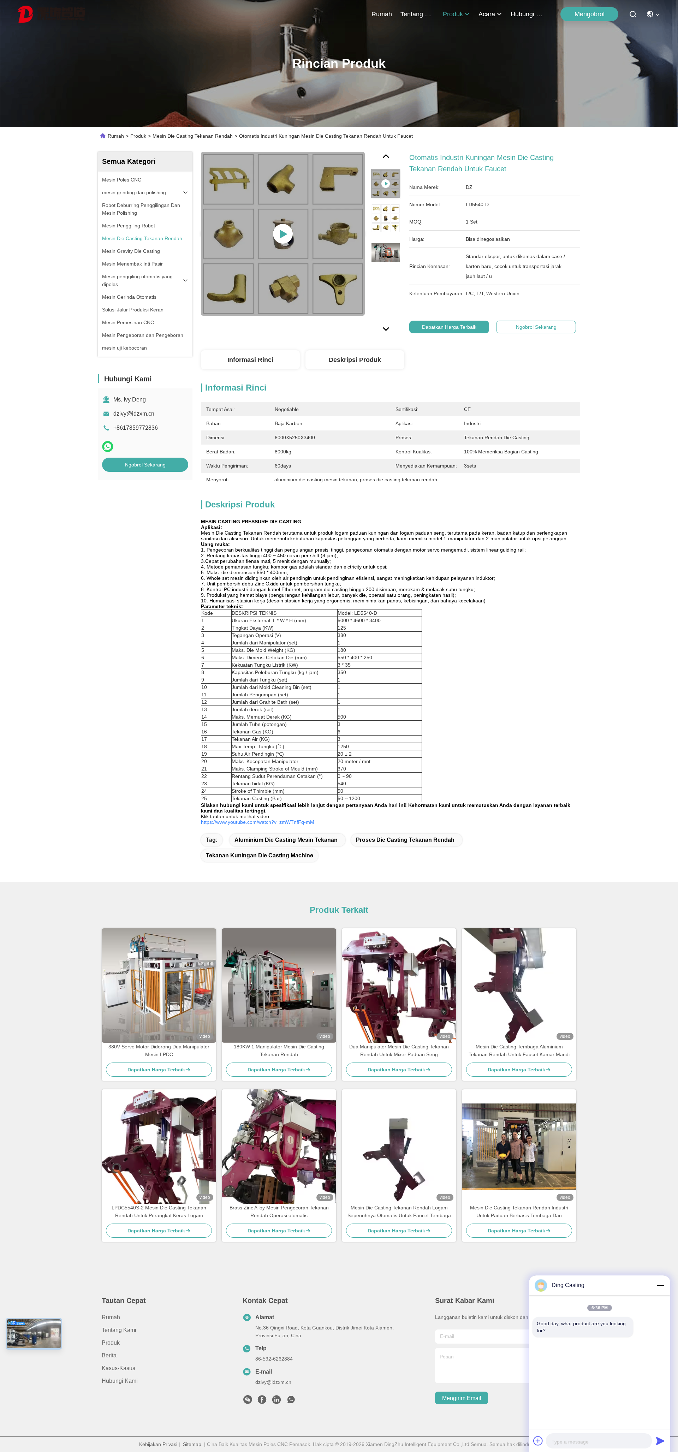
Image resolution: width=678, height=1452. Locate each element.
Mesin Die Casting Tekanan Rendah (193, 136)
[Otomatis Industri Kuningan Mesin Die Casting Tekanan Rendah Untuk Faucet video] (283, 234)
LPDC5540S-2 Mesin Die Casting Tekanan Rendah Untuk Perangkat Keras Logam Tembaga (159, 1212)
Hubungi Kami (528, 14)
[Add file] (538, 1440)
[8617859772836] (291, 1401)
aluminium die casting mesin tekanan (286, 840)
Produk (453, 14)
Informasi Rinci (250, 359)
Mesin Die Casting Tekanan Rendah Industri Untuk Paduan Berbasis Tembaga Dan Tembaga (519, 1212)
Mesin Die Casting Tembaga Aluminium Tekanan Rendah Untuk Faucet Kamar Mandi (519, 1050)
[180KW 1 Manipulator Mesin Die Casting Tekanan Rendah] (279, 985)
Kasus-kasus (118, 1368)
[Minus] (660, 1285)
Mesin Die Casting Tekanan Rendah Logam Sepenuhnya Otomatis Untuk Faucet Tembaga (399, 1211)
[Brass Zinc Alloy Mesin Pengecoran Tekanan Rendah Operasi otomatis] (279, 1146)
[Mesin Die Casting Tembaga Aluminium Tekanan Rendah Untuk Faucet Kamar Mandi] (519, 985)
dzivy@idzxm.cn (133, 414)
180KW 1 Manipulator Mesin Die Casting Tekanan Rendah (279, 1050)
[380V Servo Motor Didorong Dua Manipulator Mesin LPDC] (159, 985)
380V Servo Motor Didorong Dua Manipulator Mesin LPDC (158, 1050)
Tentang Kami (417, 14)
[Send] (660, 1440)
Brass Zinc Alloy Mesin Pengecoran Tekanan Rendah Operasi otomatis (279, 1211)
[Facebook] (262, 1401)
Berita (109, 1355)
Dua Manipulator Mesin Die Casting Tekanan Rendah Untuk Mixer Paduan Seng (399, 1050)
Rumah (381, 14)
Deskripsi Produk (355, 359)
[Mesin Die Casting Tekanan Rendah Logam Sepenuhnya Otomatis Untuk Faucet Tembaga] (399, 1146)
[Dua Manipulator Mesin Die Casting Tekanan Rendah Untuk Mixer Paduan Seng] (399, 985)
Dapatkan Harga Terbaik (449, 327)
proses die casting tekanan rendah (405, 840)
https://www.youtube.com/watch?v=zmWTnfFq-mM (257, 822)
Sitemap (192, 1444)
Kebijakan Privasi (158, 1444)
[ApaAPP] (107, 446)
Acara (486, 14)
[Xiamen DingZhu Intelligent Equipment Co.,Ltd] (51, 14)
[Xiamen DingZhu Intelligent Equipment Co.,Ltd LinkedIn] (276, 1401)
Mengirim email (461, 1398)
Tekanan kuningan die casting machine (259, 855)
